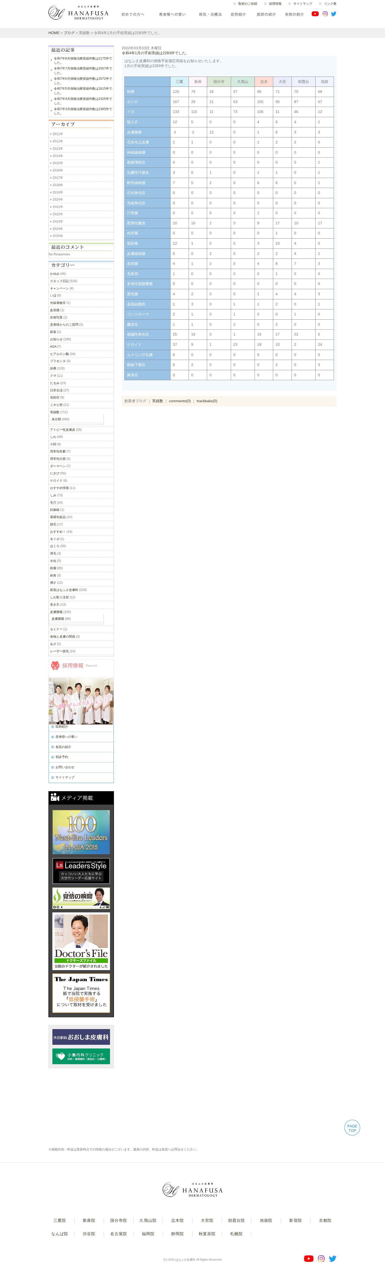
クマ (53, 376)
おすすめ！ (58, 532)
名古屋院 (118, 1233)
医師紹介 (62, 726)
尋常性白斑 (58, 459)
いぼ (53, 295)
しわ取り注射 (59, 597)
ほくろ (54, 546)
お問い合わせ (65, 767)
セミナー (56, 629)
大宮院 (207, 1220)
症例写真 (56, 317)
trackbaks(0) (207, 401)
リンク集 (330, 4)
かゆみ (54, 274)
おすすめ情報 (59, 488)
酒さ (53, 582)
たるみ (54, 383)
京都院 (325, 1220)
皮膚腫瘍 (56, 612)
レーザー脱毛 (59, 651)
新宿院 (295, 1220)
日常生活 (56, 390)
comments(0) (180, 401)
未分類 (56, 419)
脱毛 (53, 524)
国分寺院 (118, 1220)
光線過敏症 (58, 303)
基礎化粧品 (58, 517)
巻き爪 (54, 604)
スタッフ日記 (59, 281)
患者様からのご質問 (64, 324)
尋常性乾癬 (58, 451)
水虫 (53, 561)
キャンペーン (59, 288)
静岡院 (177, 1233)
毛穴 (53, 502)
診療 (53, 368)
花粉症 (54, 397)
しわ (53, 437)
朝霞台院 (236, 1220)
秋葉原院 (207, 1233)
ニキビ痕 (56, 405)
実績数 (157, 401)
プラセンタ (58, 361)
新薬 (53, 332)
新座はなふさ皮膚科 (64, 590)
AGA (53, 346)
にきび (54, 473)
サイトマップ (302, 4)
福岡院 (148, 1233)
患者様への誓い (67, 737)
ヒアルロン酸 (59, 354)
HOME (53, 33)
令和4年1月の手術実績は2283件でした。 (155, 53)
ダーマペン (58, 466)
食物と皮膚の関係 (62, 636)
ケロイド (56, 480)
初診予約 (62, 757)
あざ (53, 644)
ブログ (69, 33)
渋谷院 (89, 1233)
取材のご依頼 (247, 4)
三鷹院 (59, 1220)
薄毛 (53, 553)
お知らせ (56, 339)
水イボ (54, 539)
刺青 (53, 575)
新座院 (89, 1220)
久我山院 (148, 1220)
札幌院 (236, 1233)
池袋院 (266, 1220)
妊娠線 (54, 510)
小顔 (53, 444)
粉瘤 (53, 568)
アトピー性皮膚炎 (62, 430)
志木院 (177, 1220)
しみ (53, 495)
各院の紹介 (63, 747)
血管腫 (54, 310)
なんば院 (59, 1233)
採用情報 (275, 4)
